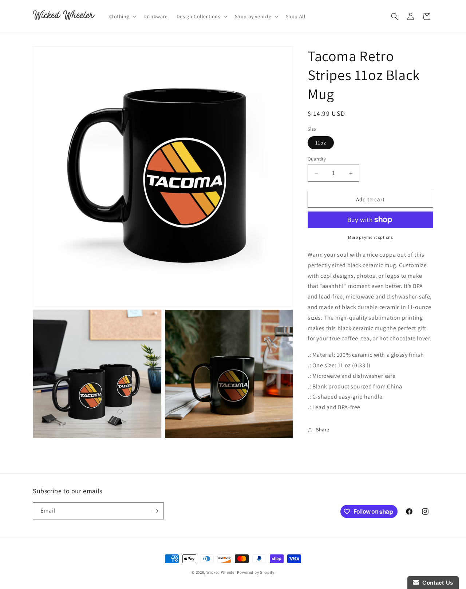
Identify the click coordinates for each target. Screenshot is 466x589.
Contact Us (436, 583)
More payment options (370, 237)
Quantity (317, 159)
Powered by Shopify (256, 572)
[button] (122, 16)
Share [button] (322, 429)
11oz (320, 142)
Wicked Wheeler (221, 572)
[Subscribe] (155, 510)
